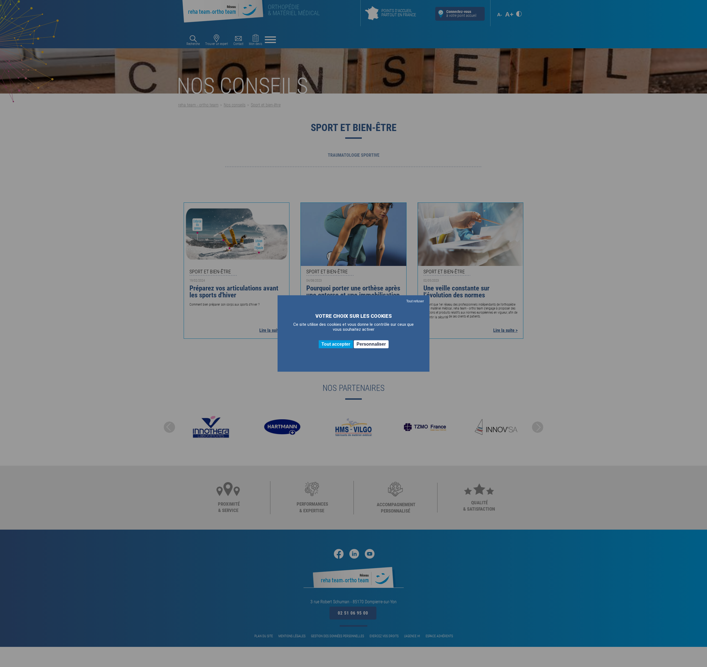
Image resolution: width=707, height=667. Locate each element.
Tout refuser (415, 301)
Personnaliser (371, 344)
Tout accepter (335, 344)
